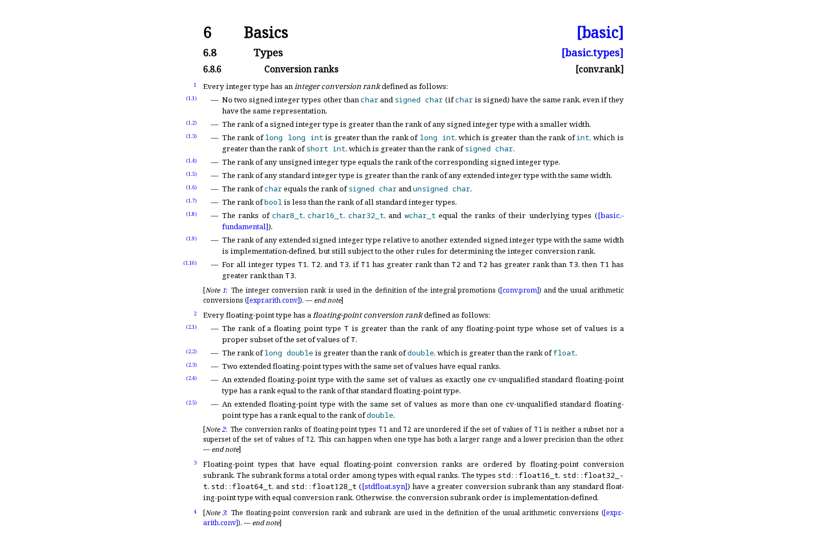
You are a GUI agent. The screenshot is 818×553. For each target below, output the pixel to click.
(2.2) (191, 351)
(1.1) (191, 98)
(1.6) (191, 187)
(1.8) (191, 214)
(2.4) (191, 378)
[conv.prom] (519, 290)
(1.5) (191, 173)
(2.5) (191, 402)
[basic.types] (592, 52)
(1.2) (191, 122)
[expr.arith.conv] (273, 300)
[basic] (600, 32)
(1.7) (191, 200)
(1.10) (190, 262)
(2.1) (191, 326)
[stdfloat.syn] (384, 486)
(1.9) (191, 238)
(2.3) (191, 364)
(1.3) (191, 136)
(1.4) (191, 160)
